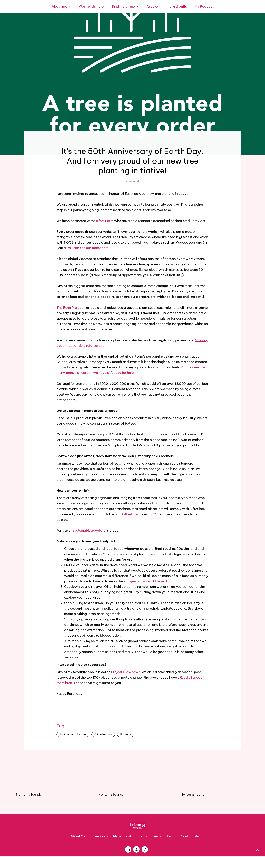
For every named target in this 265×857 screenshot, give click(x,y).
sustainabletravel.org (89, 530)
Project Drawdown (125, 672)
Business (125, 734)
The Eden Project (69, 307)
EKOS (153, 514)
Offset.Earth (103, 221)
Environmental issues (73, 734)
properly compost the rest (146, 581)
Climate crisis (103, 734)
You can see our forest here (87, 248)
